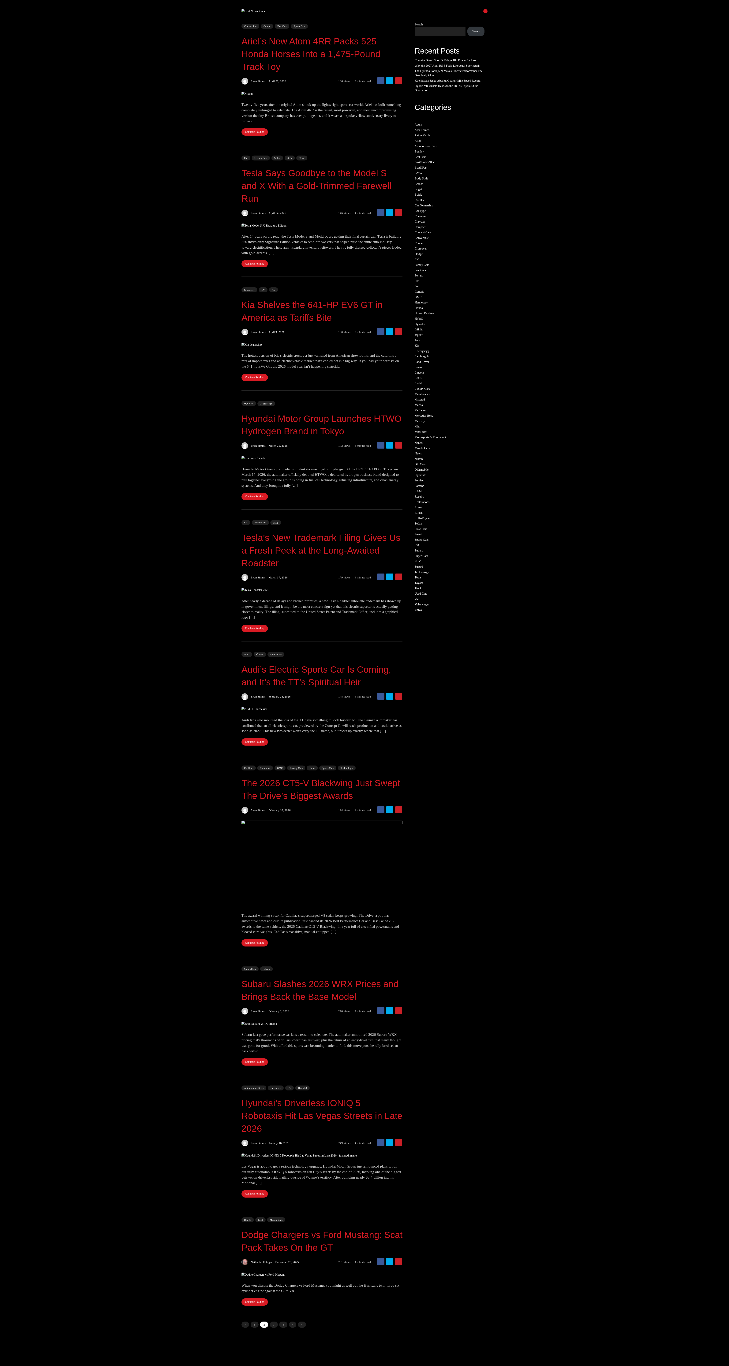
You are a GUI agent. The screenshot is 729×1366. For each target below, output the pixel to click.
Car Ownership (424, 205)
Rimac (418, 507)
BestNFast (421, 167)
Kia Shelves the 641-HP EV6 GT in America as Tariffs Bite (312, 311)
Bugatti (419, 189)
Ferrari (419, 275)
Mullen (419, 442)
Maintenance (422, 394)
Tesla (302, 158)
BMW (418, 173)
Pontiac (419, 480)
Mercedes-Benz (424, 415)
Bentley (419, 151)
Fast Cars (282, 26)
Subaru (266, 969)
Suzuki (419, 566)
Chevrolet (265, 767)
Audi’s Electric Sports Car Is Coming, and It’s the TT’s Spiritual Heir (316, 675)
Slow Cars (421, 529)
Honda (419, 308)
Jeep (417, 340)
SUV (289, 157)
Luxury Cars (260, 157)
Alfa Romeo (422, 130)
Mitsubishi (421, 432)
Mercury (420, 421)
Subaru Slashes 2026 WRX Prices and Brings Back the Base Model (320, 990)
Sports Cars (299, 26)
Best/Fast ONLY (425, 162)
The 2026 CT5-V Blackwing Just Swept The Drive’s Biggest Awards (320, 789)
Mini (417, 426)
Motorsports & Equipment (430, 437)
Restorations (422, 502)
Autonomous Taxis (254, 1087)
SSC (417, 545)
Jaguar (418, 335)
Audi (246, 654)
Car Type (420, 211)
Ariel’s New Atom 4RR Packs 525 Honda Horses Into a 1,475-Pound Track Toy (310, 54)
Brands (419, 184)
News (312, 767)
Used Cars (421, 593)
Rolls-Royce (422, 518)
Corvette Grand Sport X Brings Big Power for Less (445, 60)
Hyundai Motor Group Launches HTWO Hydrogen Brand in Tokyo (321, 425)
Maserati (420, 399)
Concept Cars (423, 232)
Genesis (419, 291)
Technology (266, 403)
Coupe (267, 26)
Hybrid (419, 318)
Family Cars (422, 264)
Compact (420, 227)
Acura (418, 124)
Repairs (419, 496)
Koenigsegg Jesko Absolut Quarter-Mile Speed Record (447, 80)
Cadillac (248, 767)
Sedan (277, 157)
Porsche (419, 485)
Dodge (247, 1219)
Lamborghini (422, 356)
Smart (418, 534)
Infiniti (419, 329)
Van (417, 599)
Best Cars (420, 157)
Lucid (418, 383)
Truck (418, 588)
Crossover (249, 289)
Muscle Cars (276, 1219)
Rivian (419, 512)
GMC (280, 767)
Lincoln (419, 372)
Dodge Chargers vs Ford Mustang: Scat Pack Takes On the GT (321, 1241)
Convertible (250, 26)
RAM (418, 491)
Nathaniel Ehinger (261, 1262)
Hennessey (421, 302)
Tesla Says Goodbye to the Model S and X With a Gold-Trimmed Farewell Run (316, 186)
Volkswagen (422, 604)
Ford (260, 1219)
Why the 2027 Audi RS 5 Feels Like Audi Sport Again (447, 65)
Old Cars (420, 464)
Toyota (419, 583)
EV (245, 157)
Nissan (419, 459)
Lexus (418, 367)
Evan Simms (258, 81)
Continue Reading (254, 131)
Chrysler (420, 221)
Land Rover (422, 361)
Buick (418, 194)
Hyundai (248, 403)
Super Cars (421, 556)
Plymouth (420, 475)
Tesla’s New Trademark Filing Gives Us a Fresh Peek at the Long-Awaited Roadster (320, 550)
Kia (273, 289)
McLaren (420, 410)
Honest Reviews (424, 313)
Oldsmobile (421, 469)
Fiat (417, 281)
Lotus (418, 378)
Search (419, 24)
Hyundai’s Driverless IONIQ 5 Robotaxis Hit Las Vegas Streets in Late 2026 (321, 1116)
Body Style (421, 178)
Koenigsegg (422, 351)
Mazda (419, 405)
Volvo (418, 610)
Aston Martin (423, 135)
